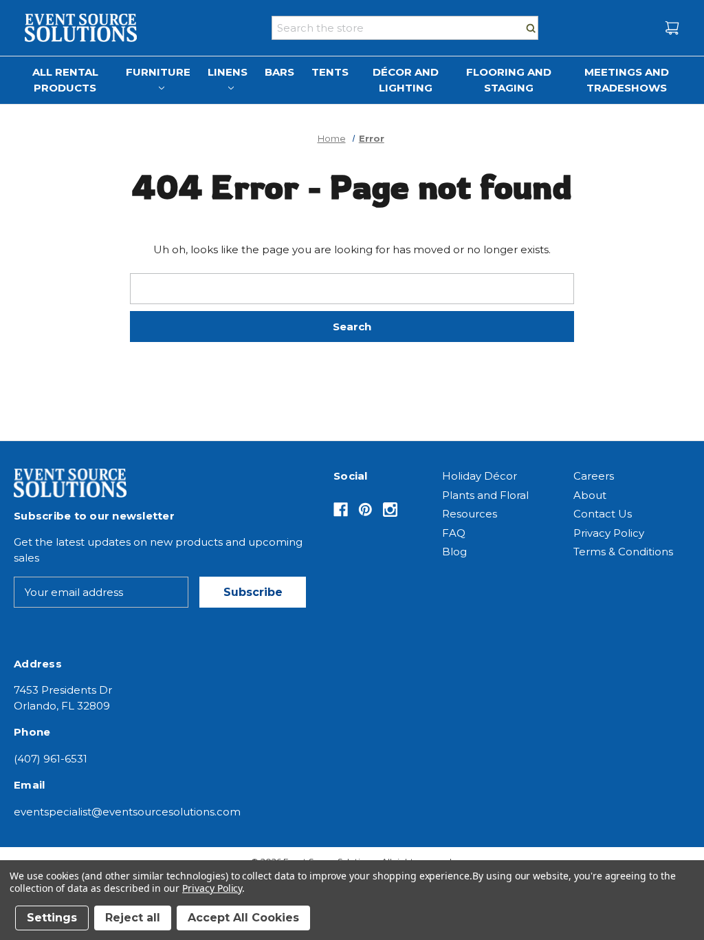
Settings (52, 917)
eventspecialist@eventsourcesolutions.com (127, 811)
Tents (330, 71)
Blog (454, 551)
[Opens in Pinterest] (365, 509)
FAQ (453, 533)
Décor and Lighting (406, 79)
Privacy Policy (608, 533)
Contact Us (602, 513)
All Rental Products (65, 79)
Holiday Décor (479, 475)
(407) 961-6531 (50, 758)
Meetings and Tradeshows (626, 79)
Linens (228, 71)
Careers (593, 475)
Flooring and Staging (508, 79)
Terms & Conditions (623, 551)
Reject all (132, 917)
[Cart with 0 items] (672, 28)
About (589, 495)
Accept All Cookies (243, 917)
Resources (469, 513)
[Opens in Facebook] (340, 509)
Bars (279, 71)
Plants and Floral (485, 495)
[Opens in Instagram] (390, 509)
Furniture (158, 71)
